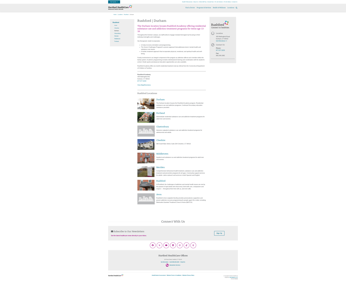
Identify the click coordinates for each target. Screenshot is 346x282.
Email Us (183, 262)
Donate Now (211, 2)
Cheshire (116, 28)
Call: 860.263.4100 (174, 262)
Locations (230, 7)
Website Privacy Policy (188, 275)
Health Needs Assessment (159, 275)
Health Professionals (187, 2)
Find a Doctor (190, 7)
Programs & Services (204, 7)
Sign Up (219, 233)
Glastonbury (117, 33)
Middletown (117, 38)
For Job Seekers (219, 2)
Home (115, 14)
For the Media (227, 2)
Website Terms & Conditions (174, 275)
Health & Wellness (219, 7)
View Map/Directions (144, 85)
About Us (195, 2)
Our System (113, 2)
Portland (116, 41)
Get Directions (164, 262)
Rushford (126, 14)
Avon (115, 25)
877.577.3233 (141, 81)
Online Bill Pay (202, 2)
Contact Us (234, 2)
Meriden (116, 36)
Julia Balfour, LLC (233, 277)
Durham (116, 30)
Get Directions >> (221, 41)
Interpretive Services (174, 265)
